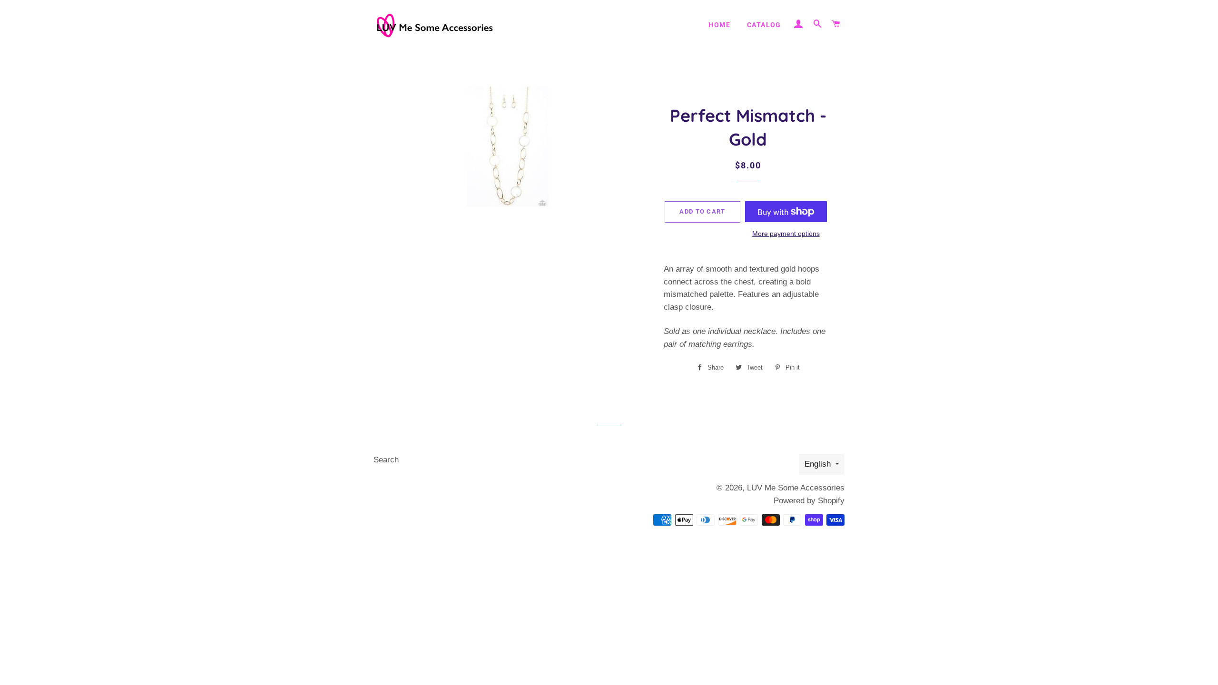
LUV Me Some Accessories (796, 487)
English (818, 464)
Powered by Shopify (809, 500)
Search (386, 459)
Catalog (764, 25)
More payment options (786, 233)
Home (719, 25)
